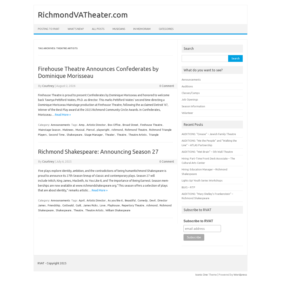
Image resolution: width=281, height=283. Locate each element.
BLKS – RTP (188, 187)
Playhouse (114, 205)
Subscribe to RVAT (198, 221)
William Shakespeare (118, 210)
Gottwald (68, 205)
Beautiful (130, 200)
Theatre (121, 134)
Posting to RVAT (48, 29)
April (82, 200)
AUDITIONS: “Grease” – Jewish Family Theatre (209, 134)
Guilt (78, 205)
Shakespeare (74, 134)
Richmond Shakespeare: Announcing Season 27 (98, 151)
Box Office (114, 124)
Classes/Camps (191, 92)
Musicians (119, 29)
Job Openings (190, 99)
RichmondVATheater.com (83, 14)
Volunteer (187, 112)
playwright (103, 129)
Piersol (90, 129)
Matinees (68, 129)
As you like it (115, 200)
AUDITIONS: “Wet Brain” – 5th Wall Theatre (207, 151)
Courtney (48, 86)
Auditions (187, 86)
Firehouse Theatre (151, 124)
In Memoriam (142, 29)
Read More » (63, 114)
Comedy (142, 200)
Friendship (54, 205)
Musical (79, 129)
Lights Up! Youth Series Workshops (202, 180)
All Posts (98, 29)
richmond (117, 129)
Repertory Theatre (133, 205)
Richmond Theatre (136, 129)
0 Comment (166, 86)
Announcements (60, 124)
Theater (110, 134)
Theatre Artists (137, 134)
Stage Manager (93, 134)
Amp (82, 124)
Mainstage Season (49, 129)
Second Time (57, 134)
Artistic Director (96, 124)
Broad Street (130, 124)
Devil (153, 200)
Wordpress (240, 274)
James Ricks (90, 205)
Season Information (193, 106)
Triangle (154, 134)
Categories (166, 29)
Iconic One (201, 274)
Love (103, 205)
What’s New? (76, 29)
